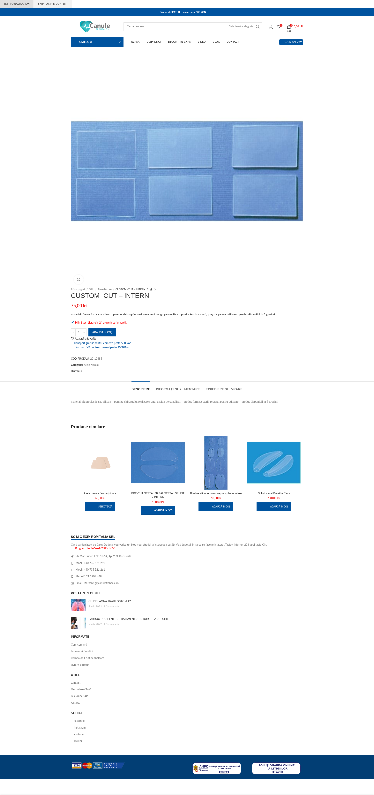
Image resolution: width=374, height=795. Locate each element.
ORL (91, 289)
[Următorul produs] (155, 289)
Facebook (79, 721)
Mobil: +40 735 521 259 (90, 563)
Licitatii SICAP (79, 696)
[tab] (140, 387)
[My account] (271, 27)
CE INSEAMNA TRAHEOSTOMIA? (109, 601)
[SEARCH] (257, 26)
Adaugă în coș (102, 332)
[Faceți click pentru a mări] (79, 279)
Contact (75, 683)
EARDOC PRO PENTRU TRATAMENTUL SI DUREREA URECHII (128, 618)
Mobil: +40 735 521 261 (90, 569)
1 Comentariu (111, 606)
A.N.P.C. (75, 703)
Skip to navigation (17, 4)
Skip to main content (53, 4)
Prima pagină (78, 289)
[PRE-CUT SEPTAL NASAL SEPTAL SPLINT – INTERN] (158, 463)
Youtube (78, 734)
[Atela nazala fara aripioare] (100, 463)
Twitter (77, 741)
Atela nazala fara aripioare (100, 493)
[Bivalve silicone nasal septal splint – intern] (216, 463)
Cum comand (79, 644)
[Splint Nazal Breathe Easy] (274, 463)
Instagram (79, 727)
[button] (158, 510)
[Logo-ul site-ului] (95, 26)
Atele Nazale (105, 289)
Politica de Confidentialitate (87, 658)
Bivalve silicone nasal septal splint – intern (216, 493)
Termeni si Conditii (82, 651)
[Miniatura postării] (78, 605)
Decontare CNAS (81, 689)
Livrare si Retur (80, 665)
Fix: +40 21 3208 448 (89, 576)
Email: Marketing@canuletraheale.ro (97, 583)
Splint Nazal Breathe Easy (274, 493)
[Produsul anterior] (147, 289)
